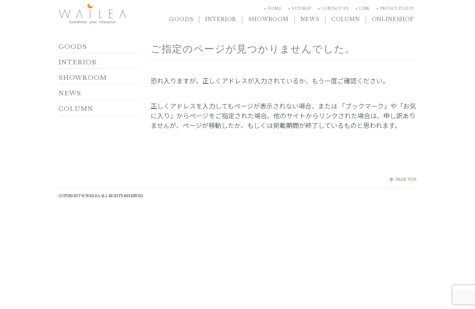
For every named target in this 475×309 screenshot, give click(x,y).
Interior (220, 19)
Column (345, 19)
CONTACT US (332, 8)
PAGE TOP (402, 179)
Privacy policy (394, 8)
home (272, 8)
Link (361, 8)
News (310, 19)
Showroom (268, 19)
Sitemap (299, 8)
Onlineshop (393, 19)
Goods (181, 19)
